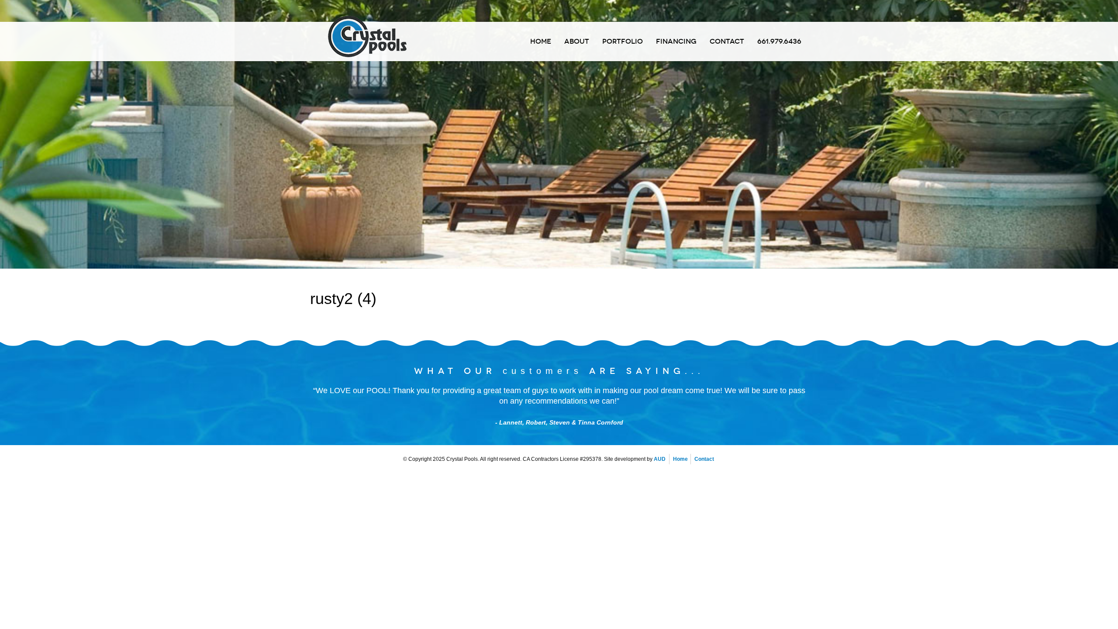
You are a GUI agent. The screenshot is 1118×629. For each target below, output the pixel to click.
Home (540, 41)
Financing (676, 41)
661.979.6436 (779, 41)
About (576, 41)
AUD (660, 459)
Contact (727, 41)
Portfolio (622, 41)
